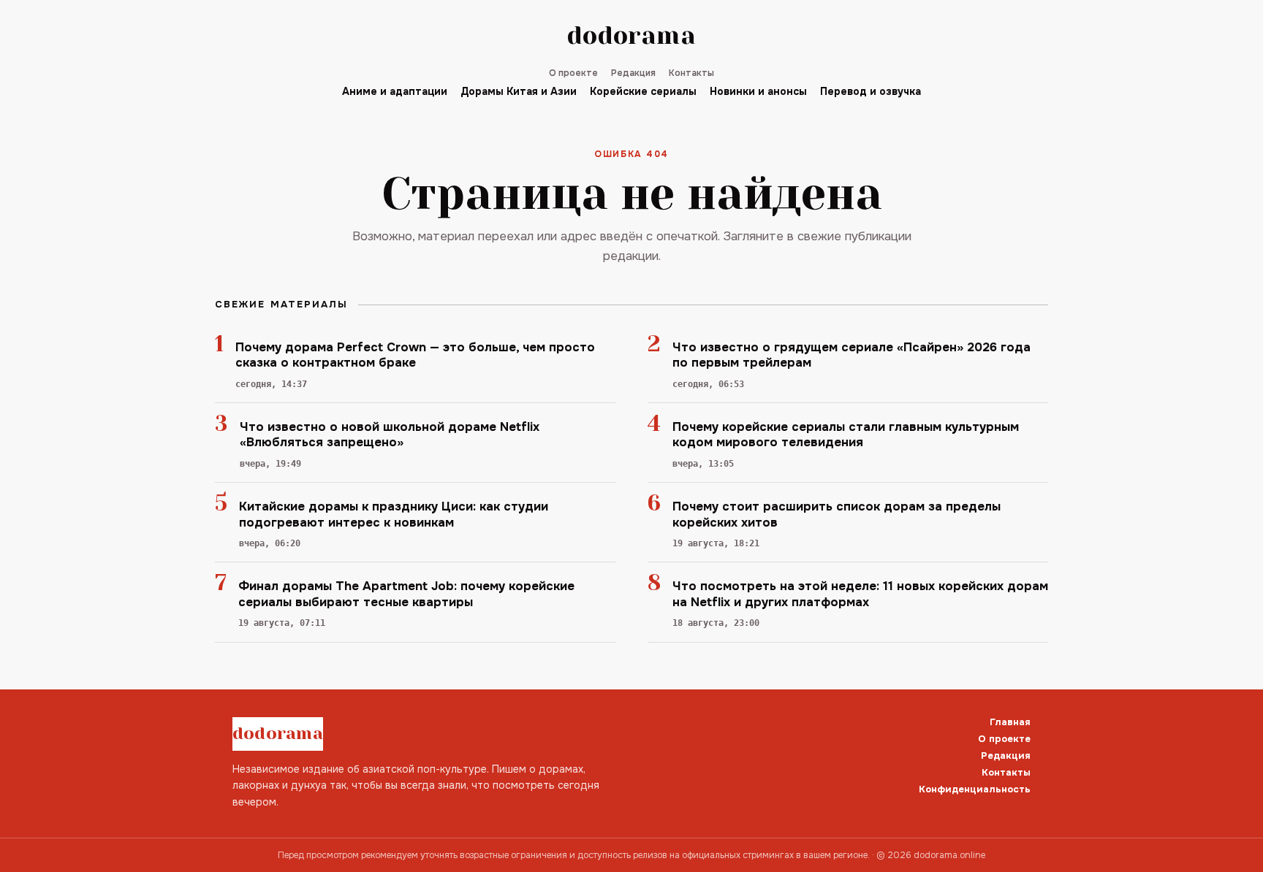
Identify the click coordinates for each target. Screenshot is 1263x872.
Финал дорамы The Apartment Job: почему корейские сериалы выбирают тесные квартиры (406, 593)
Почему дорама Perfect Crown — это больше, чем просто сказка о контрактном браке (415, 355)
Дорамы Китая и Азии (518, 91)
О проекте (573, 73)
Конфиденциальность (975, 789)
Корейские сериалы (643, 91)
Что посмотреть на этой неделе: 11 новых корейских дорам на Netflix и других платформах (860, 593)
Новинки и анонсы (758, 91)
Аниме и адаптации (394, 91)
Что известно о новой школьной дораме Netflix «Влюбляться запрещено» (389, 434)
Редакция (633, 73)
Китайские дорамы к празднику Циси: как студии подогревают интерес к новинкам (393, 514)
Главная (1010, 722)
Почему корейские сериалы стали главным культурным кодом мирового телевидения (845, 434)
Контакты (691, 73)
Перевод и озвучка (870, 91)
